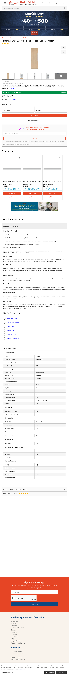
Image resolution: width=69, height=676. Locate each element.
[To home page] (22, 3)
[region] (34, 669)
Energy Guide (11, 330)
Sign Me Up (34, 604)
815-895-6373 (20, 657)
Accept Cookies (50, 672)
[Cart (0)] (63, 3)
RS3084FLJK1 (9, 101)
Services (13, 630)
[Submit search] (65, 8)
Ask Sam (34, 138)
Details (63, 92)
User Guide (10, 326)
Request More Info (35, 120)
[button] (5, 3)
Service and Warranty (13, 322)
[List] (43, 3)
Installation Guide (12, 318)
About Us (14, 632)
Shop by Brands (16, 641)
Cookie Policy (21, 669)
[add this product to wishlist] (63, 52)
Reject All (61, 672)
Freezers (19, 37)
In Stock (13, 623)
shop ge (34, 33)
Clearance (14, 626)
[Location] (50, 3)
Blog (12, 639)
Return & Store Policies (18, 643)
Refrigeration (12, 37)
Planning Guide (11, 334)
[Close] (66, 666)
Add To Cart (35, 115)
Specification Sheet (13, 338)
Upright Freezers (27, 37)
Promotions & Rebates (17, 628)
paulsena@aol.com (20, 659)
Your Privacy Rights (7, 672)
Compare (13, 196)
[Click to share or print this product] (63, 47)
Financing (14, 634)
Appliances (4, 37)
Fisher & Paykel (12, 99)
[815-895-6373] (57, 3)
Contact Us (14, 636)
